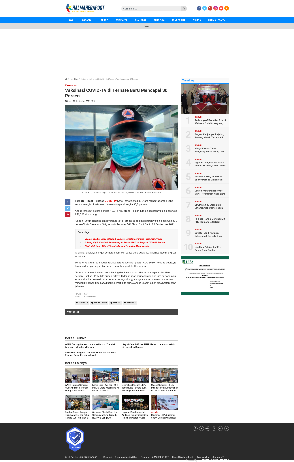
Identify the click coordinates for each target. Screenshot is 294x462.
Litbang (103, 20)
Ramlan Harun (90, 296)
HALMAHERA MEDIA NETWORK (213, 460)
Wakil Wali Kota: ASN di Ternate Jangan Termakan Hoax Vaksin (117, 246)
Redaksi (107, 457)
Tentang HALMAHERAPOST (155, 457)
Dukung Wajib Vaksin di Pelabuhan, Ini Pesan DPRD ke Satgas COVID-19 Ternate (125, 242)
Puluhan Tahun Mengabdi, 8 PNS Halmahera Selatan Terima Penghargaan (210, 222)
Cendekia (158, 20)
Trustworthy (203, 457)
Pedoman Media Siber (126, 457)
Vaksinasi (131, 303)
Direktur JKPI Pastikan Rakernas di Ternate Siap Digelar (208, 236)
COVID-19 (111, 200)
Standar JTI (218, 457)
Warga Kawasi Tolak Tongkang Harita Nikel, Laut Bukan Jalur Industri (209, 151)
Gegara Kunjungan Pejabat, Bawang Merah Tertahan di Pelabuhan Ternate (209, 137)
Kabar (83, 79)
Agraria (87, 20)
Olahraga (140, 20)
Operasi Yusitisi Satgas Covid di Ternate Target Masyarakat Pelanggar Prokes (123, 239)
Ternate (117, 303)
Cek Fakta (121, 20)
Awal (72, 20)
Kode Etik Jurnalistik (182, 457)
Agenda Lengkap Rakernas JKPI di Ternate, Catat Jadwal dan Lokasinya (210, 165)
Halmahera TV (216, 20)
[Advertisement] (147, 51)
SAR (86, 294)
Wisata (197, 20)
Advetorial (179, 20)
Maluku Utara (100, 303)
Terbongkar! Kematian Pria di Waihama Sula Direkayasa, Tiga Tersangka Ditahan (210, 123)
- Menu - (147, 26)
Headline (74, 79)
